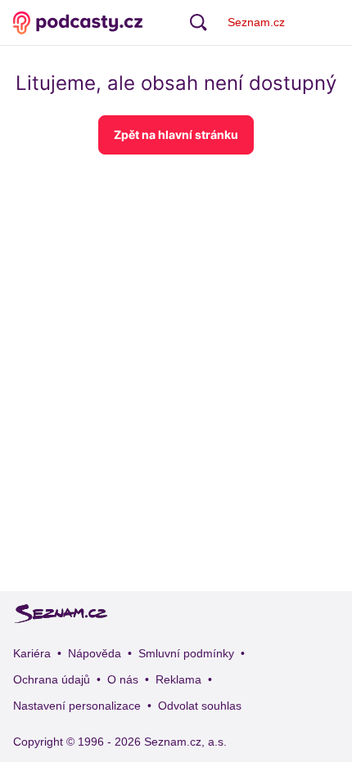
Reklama (178, 679)
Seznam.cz (256, 22)
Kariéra (32, 653)
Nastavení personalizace (77, 705)
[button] (176, 135)
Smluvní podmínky (186, 653)
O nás (122, 679)
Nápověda (94, 653)
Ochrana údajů (51, 679)
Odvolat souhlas (199, 705)
